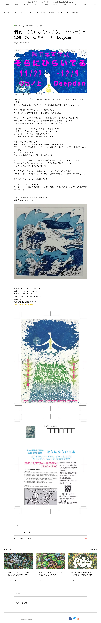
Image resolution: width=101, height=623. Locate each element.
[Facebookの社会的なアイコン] (70, 618)
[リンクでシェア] (29, 532)
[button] (94, 12)
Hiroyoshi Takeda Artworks (62, 2)
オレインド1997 (40, 12)
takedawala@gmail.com (26, 619)
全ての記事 (7, 12)
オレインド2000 (63, 12)
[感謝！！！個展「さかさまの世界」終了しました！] (50, 561)
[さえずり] (74, 618)
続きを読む (75, 12)
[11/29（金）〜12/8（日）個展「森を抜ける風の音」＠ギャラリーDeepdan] (18, 561)
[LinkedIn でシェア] (25, 532)
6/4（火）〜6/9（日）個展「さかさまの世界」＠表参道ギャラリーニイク (82, 573)
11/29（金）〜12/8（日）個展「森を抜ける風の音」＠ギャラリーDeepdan (18, 573)
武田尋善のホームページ (39, 2)
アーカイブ (18, 12)
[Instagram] (78, 618)
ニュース (28, 12)
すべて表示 (93, 549)
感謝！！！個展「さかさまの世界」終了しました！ (50, 573)
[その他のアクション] (86, 26)
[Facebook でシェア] (15, 532)
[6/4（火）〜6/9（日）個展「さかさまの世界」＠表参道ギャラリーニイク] (82, 561)
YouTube (51, 12)
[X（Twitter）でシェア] (20, 532)
